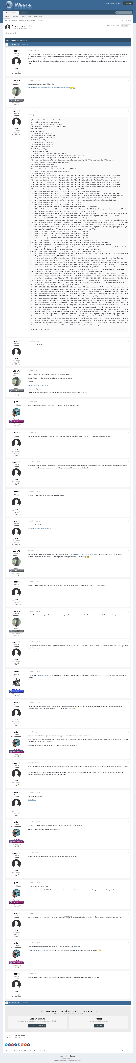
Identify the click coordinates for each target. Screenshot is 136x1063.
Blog (23, 17)
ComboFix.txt (32, 800)
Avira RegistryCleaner (45, 675)
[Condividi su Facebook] (9, 1044)
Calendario (15, 17)
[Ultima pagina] (18, 44)
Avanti (14, 44)
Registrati (128, 3)
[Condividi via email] (28, 1044)
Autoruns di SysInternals (40, 950)
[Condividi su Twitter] (6, 1044)
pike (16, 401)
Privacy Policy (64, 1056)
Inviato (34, 50)
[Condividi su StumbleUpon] (25, 1044)
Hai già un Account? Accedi (112, 3)
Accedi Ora (99, 1025)
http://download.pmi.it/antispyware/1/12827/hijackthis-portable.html (49, 88)
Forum (7, 17)
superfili (21, 28)
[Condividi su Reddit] (22, 1044)
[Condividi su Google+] (12, 1044)
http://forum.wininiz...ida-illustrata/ (38, 385)
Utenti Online (38, 17)
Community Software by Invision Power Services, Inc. (68, 1060)
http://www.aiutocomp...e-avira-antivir (81, 554)
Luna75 (16, 80)
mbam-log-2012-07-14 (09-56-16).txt (39, 528)
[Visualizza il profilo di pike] (16, 412)
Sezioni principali (11, 13)
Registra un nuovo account (37, 1025)
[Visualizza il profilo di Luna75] (16, 91)
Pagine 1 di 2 (25, 44)
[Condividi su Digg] (15, 1044)
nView (78, 947)
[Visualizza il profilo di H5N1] (16, 682)
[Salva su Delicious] (19, 1044)
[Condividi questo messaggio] (128, 50)
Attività (24, 13)
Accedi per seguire (113, 25)
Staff (29, 17)
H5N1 (16, 671)
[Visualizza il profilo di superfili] (7, 27)
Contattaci (73, 1056)
